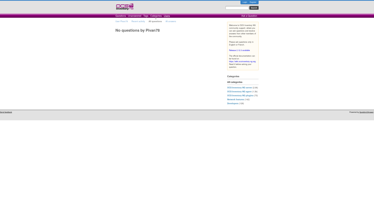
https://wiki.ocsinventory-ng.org (242, 61)
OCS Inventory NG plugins (240, 95)
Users (167, 15)
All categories (234, 82)
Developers (232, 103)
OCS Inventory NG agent (239, 91)
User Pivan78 (121, 21)
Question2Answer (366, 112)
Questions (120, 15)
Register (253, 2)
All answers (171, 21)
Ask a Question (249, 15)
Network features (235, 99)
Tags (145, 15)
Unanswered (134, 15)
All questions (155, 21)
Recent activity (138, 21)
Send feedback (6, 112)
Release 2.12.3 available (239, 50)
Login (245, 2)
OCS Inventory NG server (239, 87)
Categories (156, 15)
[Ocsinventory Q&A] (124, 8)
